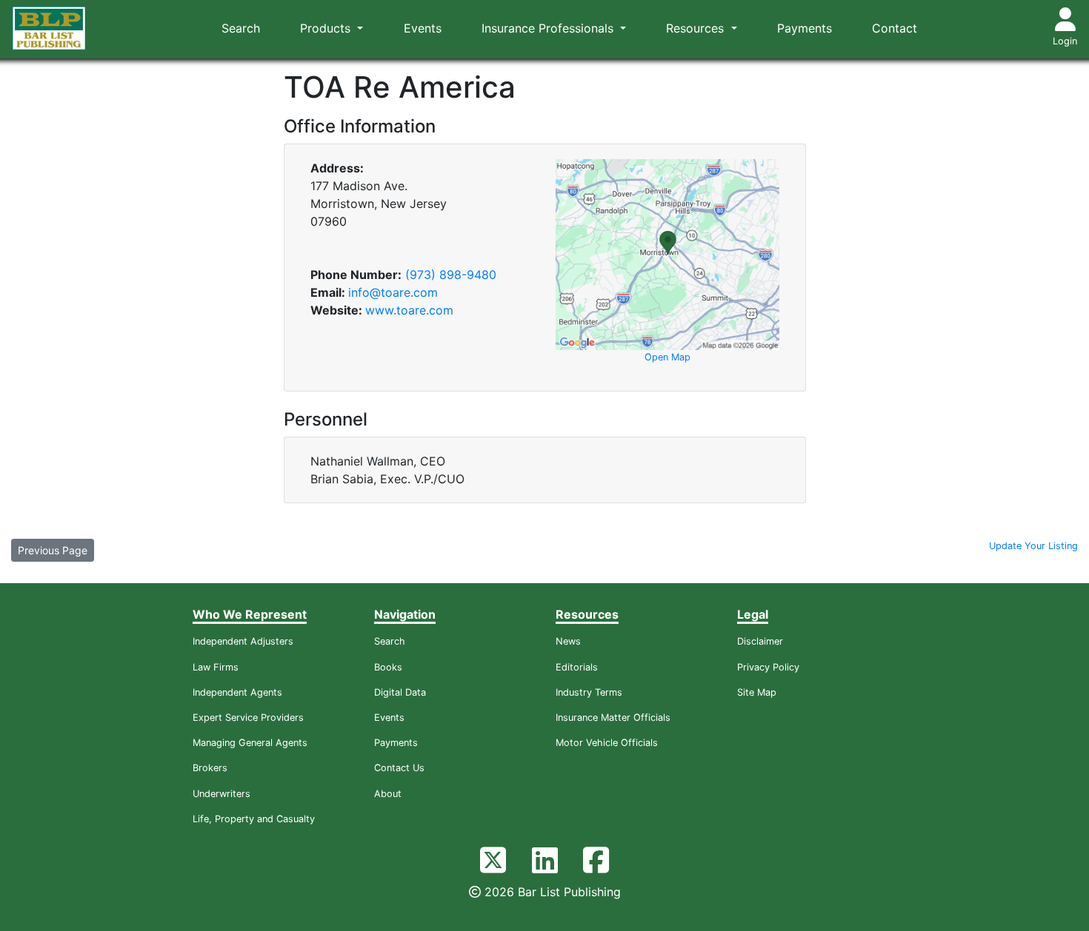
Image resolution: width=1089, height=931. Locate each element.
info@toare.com (393, 292)
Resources (696, 28)
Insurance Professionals (549, 28)
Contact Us (399, 767)
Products (327, 28)
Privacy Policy (768, 667)
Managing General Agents (250, 742)
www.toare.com (409, 310)
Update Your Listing (1033, 545)
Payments (804, 28)
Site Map (756, 692)
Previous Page (52, 550)
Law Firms (216, 667)
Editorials (577, 667)
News (568, 641)
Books (388, 667)
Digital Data (400, 692)
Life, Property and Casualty (254, 818)
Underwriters (221, 793)
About (388, 793)
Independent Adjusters (243, 641)
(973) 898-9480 (450, 274)
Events (423, 28)
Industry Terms (589, 692)
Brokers (210, 767)
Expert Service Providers (248, 717)
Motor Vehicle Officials (607, 742)
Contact (894, 28)
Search (241, 28)
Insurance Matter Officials (613, 717)
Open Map (667, 357)
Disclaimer (760, 641)
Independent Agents (237, 692)
